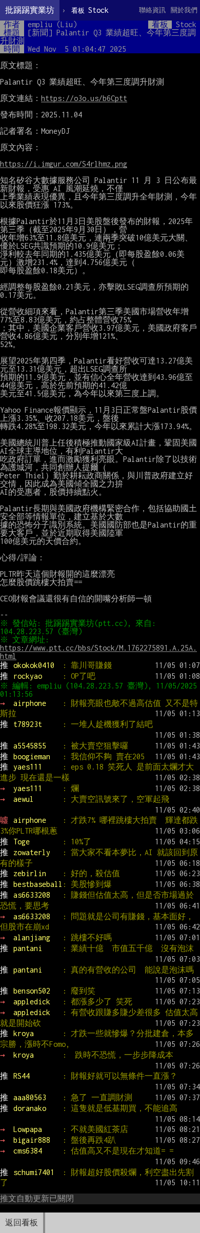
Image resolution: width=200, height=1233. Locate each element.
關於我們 (184, 10)
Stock (90, 10)
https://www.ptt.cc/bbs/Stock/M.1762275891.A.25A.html (98, 651)
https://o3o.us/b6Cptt (84, 98)
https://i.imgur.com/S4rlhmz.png (63, 163)
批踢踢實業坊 (29, 10)
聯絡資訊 (152, 10)
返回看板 (21, 1222)
